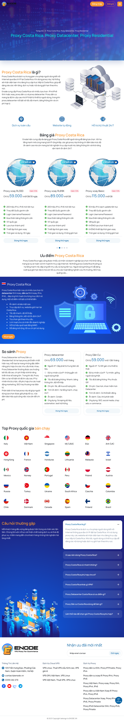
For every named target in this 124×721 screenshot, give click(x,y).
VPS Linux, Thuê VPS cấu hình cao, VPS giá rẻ (61, 669)
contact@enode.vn (14, 675)
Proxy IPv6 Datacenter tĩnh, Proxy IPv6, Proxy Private (101, 708)
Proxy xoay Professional (105, 191)
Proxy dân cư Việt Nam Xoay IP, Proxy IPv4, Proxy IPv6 (100, 692)
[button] (57, 248)
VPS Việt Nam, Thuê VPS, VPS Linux (59, 680)
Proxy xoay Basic (60, 191)
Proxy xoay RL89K (20, 191)
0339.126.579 (11, 680)
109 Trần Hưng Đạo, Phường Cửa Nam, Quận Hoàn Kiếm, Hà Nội (20, 669)
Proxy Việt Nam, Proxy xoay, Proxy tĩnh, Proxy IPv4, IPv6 (101, 685)
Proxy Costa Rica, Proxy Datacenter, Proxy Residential (67, 31)
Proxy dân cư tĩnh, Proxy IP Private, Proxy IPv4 (102, 669)
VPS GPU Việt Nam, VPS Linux (56, 675)
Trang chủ (39, 31)
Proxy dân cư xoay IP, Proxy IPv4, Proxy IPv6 (101, 677)
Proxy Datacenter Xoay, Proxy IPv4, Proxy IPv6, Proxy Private (102, 700)
